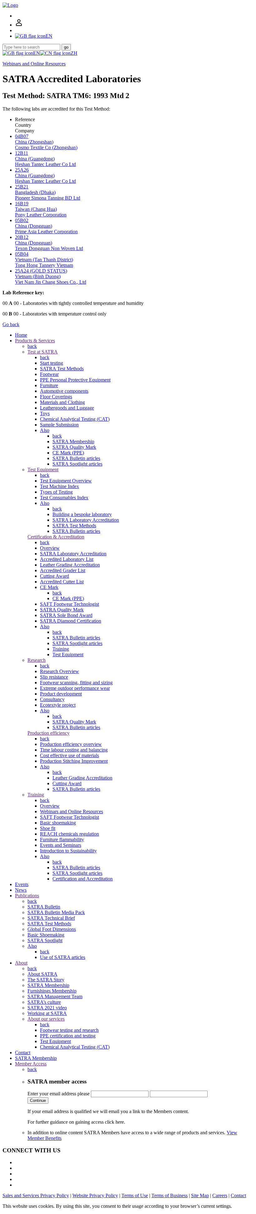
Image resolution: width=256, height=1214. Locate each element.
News (21, 890)
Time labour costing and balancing (74, 749)
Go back (10, 324)
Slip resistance (54, 677)
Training (60, 649)
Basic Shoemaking (45, 934)
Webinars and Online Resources (34, 63)
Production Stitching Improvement (74, 761)
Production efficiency (48, 733)
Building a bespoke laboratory (82, 514)
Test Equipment (42, 469)
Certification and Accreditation (82, 878)
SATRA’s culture (44, 1002)
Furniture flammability (62, 839)
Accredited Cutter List (62, 581)
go (66, 47)
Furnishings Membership (51, 990)
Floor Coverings (56, 396)
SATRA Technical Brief (51, 918)
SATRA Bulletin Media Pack (56, 912)
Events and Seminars (60, 845)
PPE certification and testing (68, 1035)
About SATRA (42, 974)
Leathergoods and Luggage (67, 407)
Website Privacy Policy (95, 1195)
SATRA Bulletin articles (76, 458)
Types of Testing (56, 492)
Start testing (51, 363)
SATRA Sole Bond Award (66, 615)
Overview (50, 548)
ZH (74, 53)
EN (36, 53)
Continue (38, 1100)
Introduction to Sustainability (68, 850)
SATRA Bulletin (43, 906)
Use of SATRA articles (62, 957)
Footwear (49, 374)
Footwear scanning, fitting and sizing (76, 682)
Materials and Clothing (62, 402)
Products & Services (35, 340)
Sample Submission (59, 424)
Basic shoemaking (58, 822)
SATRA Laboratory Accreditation (85, 520)
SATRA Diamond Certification (70, 621)
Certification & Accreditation (55, 536)
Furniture (49, 385)
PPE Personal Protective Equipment (75, 379)
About (21, 962)
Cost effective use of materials (69, 755)
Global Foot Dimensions (51, 929)
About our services (46, 1019)
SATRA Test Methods (62, 368)
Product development (61, 693)
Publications (27, 895)
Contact (22, 1052)
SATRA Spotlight (44, 940)
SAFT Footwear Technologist (69, 604)
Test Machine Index (59, 486)
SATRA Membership (73, 441)
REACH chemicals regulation (69, 834)
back (32, 346)
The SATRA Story (45, 979)
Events (21, 884)
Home (21, 335)
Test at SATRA (42, 351)
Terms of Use (134, 1195)
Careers (219, 1195)
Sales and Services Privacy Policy (35, 1195)
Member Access (31, 1063)
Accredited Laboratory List (66, 559)
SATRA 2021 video (47, 1007)
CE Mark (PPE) (68, 452)
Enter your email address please (58, 1093)
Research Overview (59, 671)
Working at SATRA (47, 1013)
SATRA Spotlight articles (77, 464)
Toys (45, 413)
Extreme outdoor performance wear (75, 688)
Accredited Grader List (62, 570)
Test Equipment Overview (66, 480)
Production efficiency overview (71, 744)
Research (36, 660)
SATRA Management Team (54, 996)
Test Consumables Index (64, 497)
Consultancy (52, 699)
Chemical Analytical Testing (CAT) (75, 419)
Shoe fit (47, 828)
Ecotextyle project (58, 705)
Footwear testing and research (69, 1030)
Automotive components (64, 391)
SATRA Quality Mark (74, 447)
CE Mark (49, 587)
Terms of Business (169, 1195)
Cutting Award (54, 576)
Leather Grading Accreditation (70, 564)
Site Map (200, 1195)
